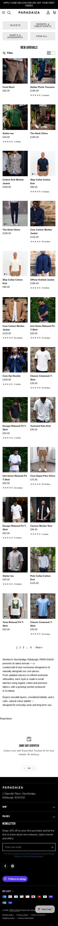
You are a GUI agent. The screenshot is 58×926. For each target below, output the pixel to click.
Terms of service (38, 915)
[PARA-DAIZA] (29, 12)
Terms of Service (31, 856)
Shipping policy (8, 918)
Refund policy (8, 915)
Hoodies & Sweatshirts (42, 25)
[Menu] (3, 12)
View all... (42, 36)
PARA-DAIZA (14, 910)
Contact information (26, 918)
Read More (6, 718)
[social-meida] (5, 866)
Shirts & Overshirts (15, 36)
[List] (53, 53)
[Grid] (49, 53)
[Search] (10, 12)
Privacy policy (22, 915)
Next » (39, 647)
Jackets (15, 25)
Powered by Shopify (29, 910)
